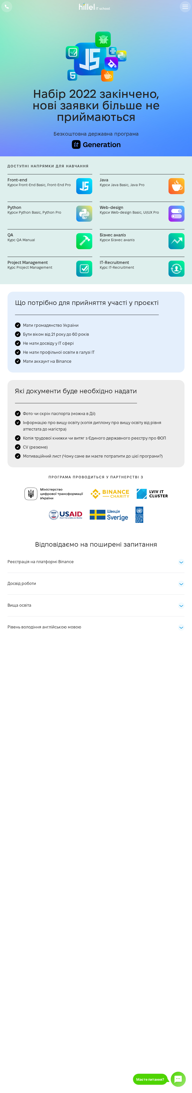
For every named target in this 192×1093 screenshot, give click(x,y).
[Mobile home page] (96, 6)
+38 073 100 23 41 (6, 6)
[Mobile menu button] (185, 6)
